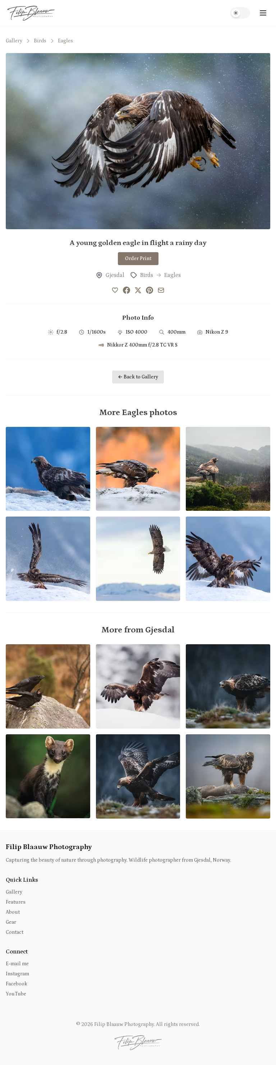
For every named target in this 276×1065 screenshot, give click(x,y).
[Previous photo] (16, 141)
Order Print (138, 258)
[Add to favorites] (115, 290)
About (13, 912)
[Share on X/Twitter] (138, 290)
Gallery (14, 41)
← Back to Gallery (138, 377)
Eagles (65, 41)
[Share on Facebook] (126, 290)
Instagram (17, 974)
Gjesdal (115, 275)
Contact (14, 932)
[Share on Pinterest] (149, 290)
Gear (11, 922)
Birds (40, 41)
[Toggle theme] (240, 13)
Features (16, 902)
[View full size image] (138, 141)
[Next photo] (260, 141)
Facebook (16, 984)
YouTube (16, 994)
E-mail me (17, 964)
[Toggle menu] (263, 13)
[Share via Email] (161, 290)
